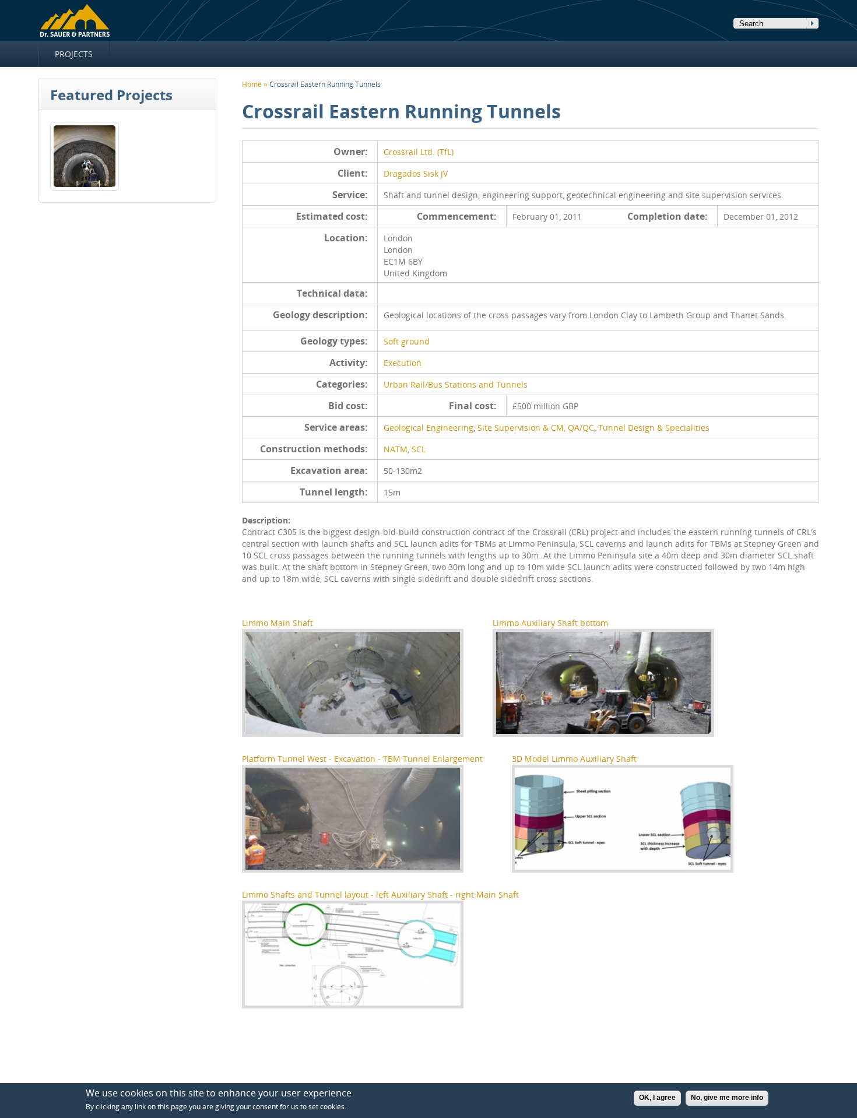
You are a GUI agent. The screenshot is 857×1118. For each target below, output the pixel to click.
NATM (396, 449)
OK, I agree (657, 1098)
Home (74, 20)
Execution (403, 362)
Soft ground (407, 341)
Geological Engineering (428, 427)
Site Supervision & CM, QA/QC (535, 427)
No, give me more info (727, 1098)
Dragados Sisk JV (416, 173)
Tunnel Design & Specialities (654, 427)
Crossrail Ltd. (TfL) (419, 151)
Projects (74, 53)
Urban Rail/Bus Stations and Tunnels (456, 384)
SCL (419, 449)
